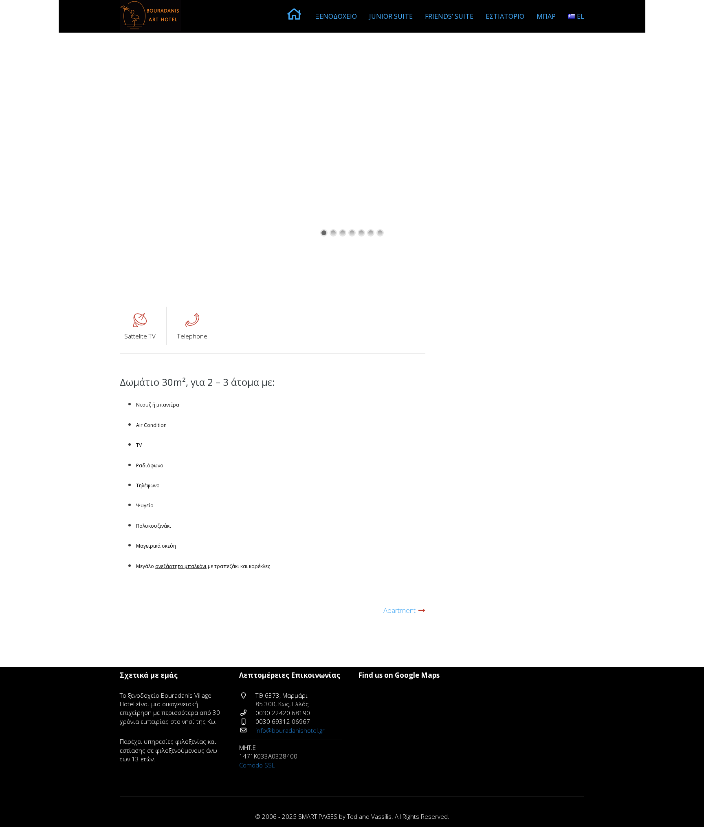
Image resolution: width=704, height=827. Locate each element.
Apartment (399, 610)
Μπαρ (546, 16)
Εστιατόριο (505, 16)
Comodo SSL (257, 765)
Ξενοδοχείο (336, 16)
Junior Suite (391, 16)
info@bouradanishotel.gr (290, 730)
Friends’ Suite (449, 16)
